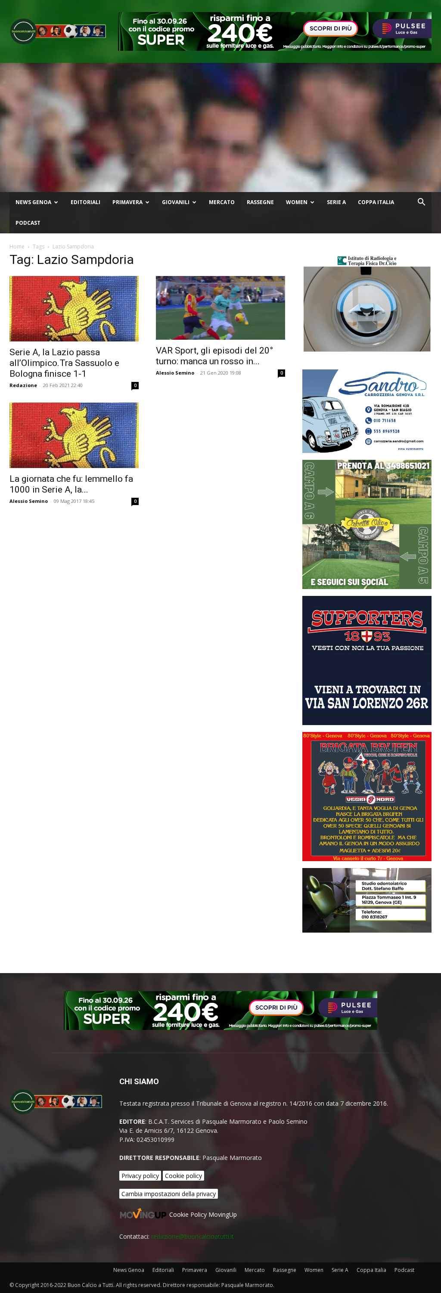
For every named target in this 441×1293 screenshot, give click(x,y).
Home (17, 246)
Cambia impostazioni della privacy (168, 1194)
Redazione (23, 385)
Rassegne (260, 202)
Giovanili (175, 202)
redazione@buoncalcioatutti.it (192, 1236)
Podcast (28, 222)
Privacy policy (140, 1176)
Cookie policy (183, 1176)
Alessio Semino (175, 372)
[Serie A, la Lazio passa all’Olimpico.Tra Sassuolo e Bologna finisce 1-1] (74, 308)
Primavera (127, 202)
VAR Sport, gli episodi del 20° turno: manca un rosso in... (214, 355)
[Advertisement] (220, 127)
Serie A (336, 202)
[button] (421, 203)
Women (296, 202)
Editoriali (85, 202)
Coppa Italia (376, 202)
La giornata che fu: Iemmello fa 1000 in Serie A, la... (71, 484)
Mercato (222, 202)
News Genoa (33, 202)
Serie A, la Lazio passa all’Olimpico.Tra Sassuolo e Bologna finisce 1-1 (64, 363)
